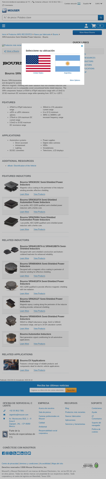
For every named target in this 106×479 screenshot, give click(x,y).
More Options (75, 80)
